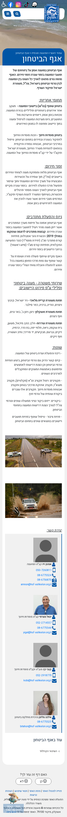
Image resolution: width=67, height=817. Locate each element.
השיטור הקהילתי (48, 751)
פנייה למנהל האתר (52, 791)
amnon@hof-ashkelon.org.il (36, 584)
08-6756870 (44, 580)
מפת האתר (34, 791)
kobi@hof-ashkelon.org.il (37, 680)
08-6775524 (44, 575)
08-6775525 (44, 722)
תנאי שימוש (20, 791)
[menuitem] (32, 751)
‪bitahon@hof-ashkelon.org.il (35, 726)
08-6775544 (44, 628)
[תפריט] (8, 14)
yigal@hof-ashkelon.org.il (37, 632)
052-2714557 (44, 623)
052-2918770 (44, 675)
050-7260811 (44, 570)
